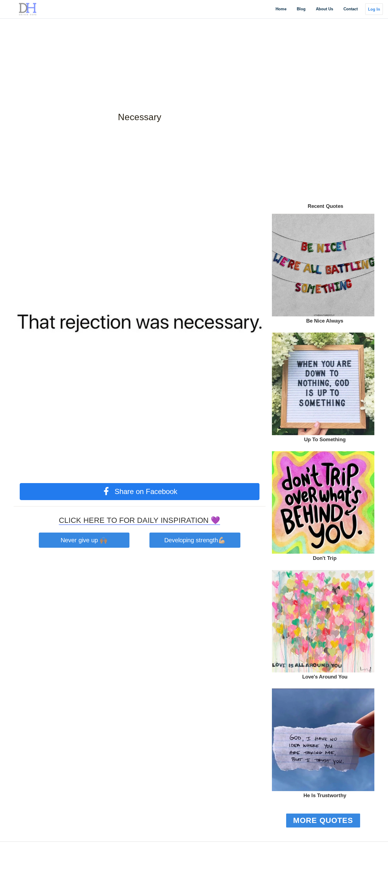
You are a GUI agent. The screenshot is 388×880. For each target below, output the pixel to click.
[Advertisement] (182, 42)
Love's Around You (324, 677)
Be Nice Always (324, 321)
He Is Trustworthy (324, 795)
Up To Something (325, 439)
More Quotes (323, 820)
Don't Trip (324, 558)
